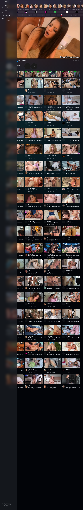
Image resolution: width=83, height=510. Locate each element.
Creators (8, 503)
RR (27, 66)
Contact (4, 503)
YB (34, 66)
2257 (7, 505)
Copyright (4, 502)
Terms (9, 504)
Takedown (9, 502)
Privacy (3, 505)
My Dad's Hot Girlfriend (18, 64)
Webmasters (4, 504)
